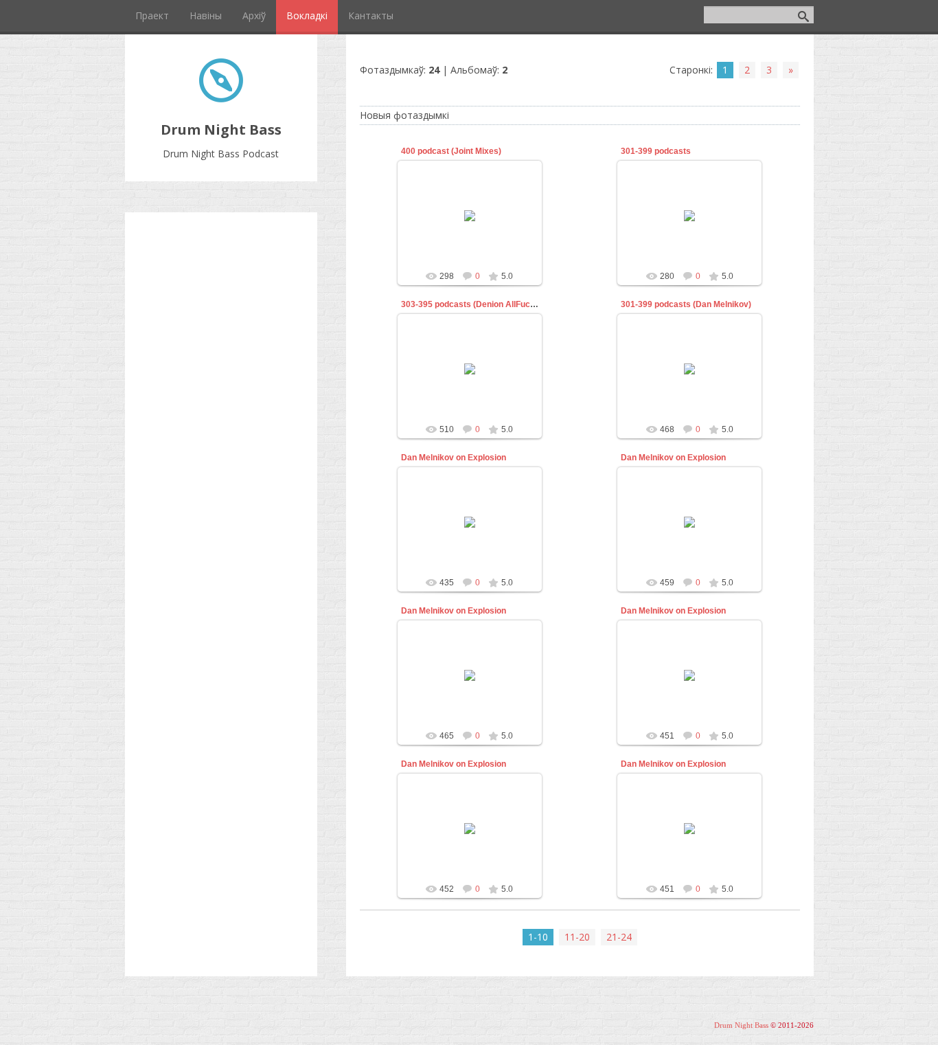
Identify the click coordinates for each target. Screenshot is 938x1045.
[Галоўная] (221, 98)
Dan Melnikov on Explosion (453, 457)
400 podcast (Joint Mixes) (451, 151)
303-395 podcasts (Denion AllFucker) (473, 304)
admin (476, 227)
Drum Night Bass (741, 1025)
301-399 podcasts (656, 151)
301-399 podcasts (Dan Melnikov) (686, 304)
